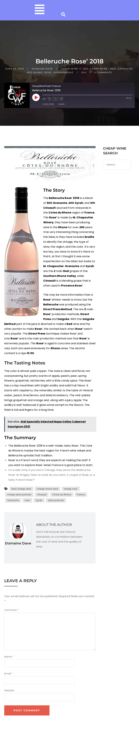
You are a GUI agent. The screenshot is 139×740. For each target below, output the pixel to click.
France (81, 494)
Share (61, 104)
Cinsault (42, 494)
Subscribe (48, 104)
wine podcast (56, 500)
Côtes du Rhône (61, 494)
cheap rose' (71, 489)
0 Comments (103, 72)
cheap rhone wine (47, 489)
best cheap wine (21, 489)
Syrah (39, 500)
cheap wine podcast (19, 494)
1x (55, 99)
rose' (27, 500)
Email (8, 673)
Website (9, 690)
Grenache (125, 68)
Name (9, 656)
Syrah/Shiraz (63, 72)
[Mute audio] (44, 98)
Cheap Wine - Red (103, 68)
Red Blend (35, 72)
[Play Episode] (36, 97)
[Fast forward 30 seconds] (61, 98)
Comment (11, 610)
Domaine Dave (42, 68)
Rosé (48, 72)
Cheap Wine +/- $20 (74, 68)
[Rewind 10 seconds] (49, 98)
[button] (39, 10)
